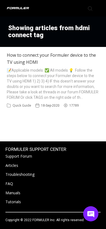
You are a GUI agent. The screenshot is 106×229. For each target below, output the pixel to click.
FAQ (9, 183)
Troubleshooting (20, 174)
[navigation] (99, 8)
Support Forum (18, 156)
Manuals (12, 192)
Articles (11, 165)
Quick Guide (22, 105)
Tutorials (13, 201)
